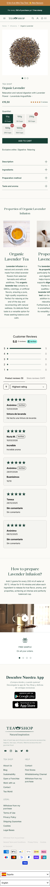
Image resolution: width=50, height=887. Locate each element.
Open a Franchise (11, 778)
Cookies (7, 826)
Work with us (9, 783)
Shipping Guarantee (12, 821)
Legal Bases (8, 830)
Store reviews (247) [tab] (36, 378)
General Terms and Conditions (14, 842)
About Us (7, 765)
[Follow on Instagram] (11, 751)
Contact (7, 787)
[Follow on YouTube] (5, 751)
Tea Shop (7, 84)
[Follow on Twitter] (22, 751)
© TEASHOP (7, 846)
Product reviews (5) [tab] (14, 378)
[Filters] (6, 386)
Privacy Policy (9, 817)
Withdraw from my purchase (13, 838)
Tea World (7, 791)
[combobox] (25, 874)
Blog (5, 770)
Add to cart (25, 141)
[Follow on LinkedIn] (16, 751)
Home (4, 26)
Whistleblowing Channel (36, 774)
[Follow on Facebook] (27, 751)
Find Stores (30, 770)
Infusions (13, 26)
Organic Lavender (26, 26)
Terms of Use (9, 813)
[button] (36, 102)
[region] (25, 645)
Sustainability (9, 774)
